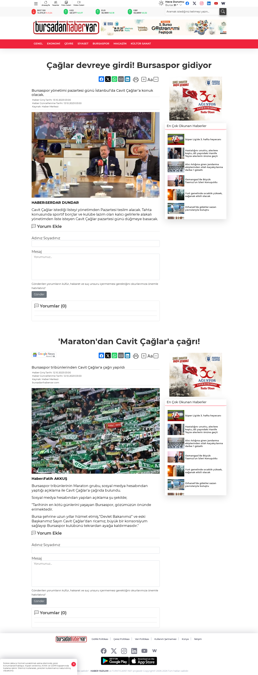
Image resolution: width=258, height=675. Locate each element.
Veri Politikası (142, 639)
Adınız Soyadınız (46, 238)
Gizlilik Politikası (100, 639)
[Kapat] (74, 664)
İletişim (198, 639)
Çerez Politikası (122, 639)
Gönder (39, 294)
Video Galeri (78, 5)
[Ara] (222, 11)
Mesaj (37, 251)
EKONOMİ (53, 43)
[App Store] (143, 661)
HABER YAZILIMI (99, 671)
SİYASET (83, 43)
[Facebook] (187, 3)
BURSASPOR (101, 43)
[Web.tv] (223, 3)
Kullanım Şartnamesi (165, 639)
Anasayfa (46, 5)
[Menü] (36, 3)
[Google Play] (115, 661)
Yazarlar (55, 5)
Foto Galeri (66, 5)
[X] (194, 3)
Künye (185, 639)
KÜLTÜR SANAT (141, 43)
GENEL (38, 43)
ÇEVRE (68, 43)
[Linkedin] (208, 3)
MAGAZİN (120, 43)
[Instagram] (201, 3)
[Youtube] (216, 3)
